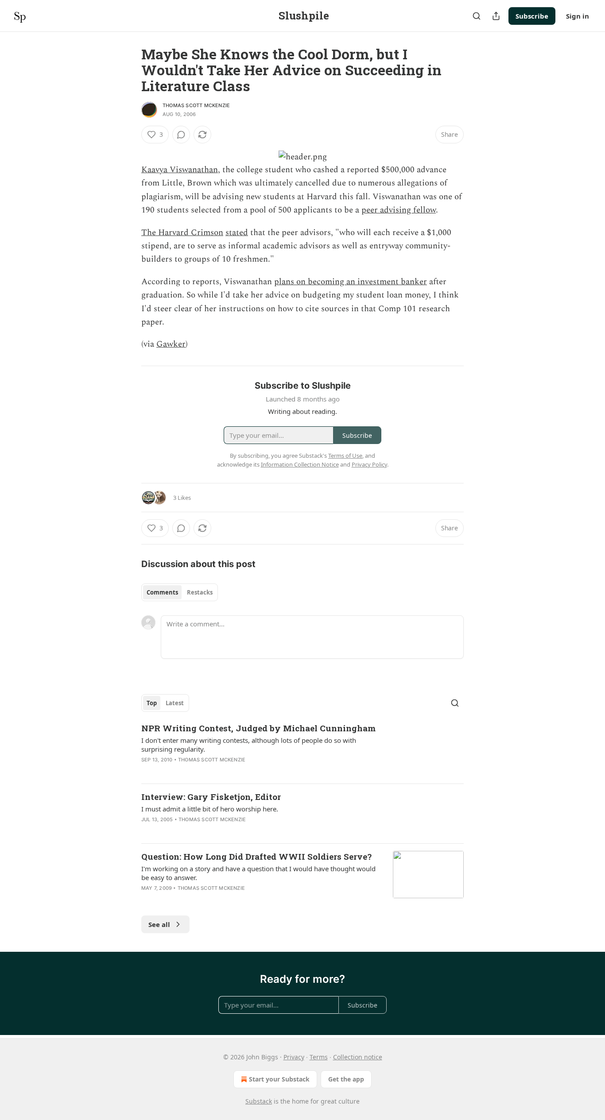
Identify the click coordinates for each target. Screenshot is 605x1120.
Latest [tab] (175, 703)
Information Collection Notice (300, 464)
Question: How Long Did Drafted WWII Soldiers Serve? (256, 856)
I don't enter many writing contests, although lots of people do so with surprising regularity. (248, 744)
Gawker (171, 344)
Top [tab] (152, 703)
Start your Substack (279, 1079)
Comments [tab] (162, 592)
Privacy (293, 1057)
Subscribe (532, 16)
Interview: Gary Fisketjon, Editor (211, 796)
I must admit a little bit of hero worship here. (209, 808)
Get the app (346, 1079)
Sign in (577, 16)
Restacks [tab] (200, 592)
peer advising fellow (398, 210)
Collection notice (357, 1057)
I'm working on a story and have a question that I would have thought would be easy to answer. (258, 873)
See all (159, 924)
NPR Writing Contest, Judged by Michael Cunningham (258, 728)
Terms (319, 1057)
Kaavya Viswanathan (179, 169)
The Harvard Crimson (182, 232)
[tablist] (179, 592)
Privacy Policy (369, 464)
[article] (302, 749)
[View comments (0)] (181, 134)
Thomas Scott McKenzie (196, 105)
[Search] (476, 16)
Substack (258, 1101)
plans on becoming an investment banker (350, 281)
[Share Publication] (496, 16)
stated (236, 232)
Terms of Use (345, 456)
